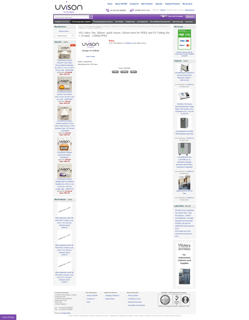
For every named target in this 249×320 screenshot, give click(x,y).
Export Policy (110, 299)
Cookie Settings (8, 317)
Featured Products (172, 4)
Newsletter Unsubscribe (136, 305)
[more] (65, 42)
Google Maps (66, 313)
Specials (158, 4)
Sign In (162, 10)
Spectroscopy (178, 22)
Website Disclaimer (135, 302)
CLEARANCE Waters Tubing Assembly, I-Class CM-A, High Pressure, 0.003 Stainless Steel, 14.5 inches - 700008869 (64, 126)
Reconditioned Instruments (160, 22)
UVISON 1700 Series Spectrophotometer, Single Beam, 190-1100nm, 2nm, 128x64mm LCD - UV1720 (184, 107)
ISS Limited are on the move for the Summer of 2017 (183, 233)
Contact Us (134, 4)
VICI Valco (106, 26)
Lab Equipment (142, 22)
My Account (187, 4)
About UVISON (121, 4)
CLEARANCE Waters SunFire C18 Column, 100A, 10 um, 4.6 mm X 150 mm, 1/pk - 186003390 (64, 95)
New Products (147, 4)
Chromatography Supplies (81, 22)
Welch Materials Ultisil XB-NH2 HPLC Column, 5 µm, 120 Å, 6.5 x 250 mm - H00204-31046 (64, 276)
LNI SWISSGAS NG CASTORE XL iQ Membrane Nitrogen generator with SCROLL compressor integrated (184, 162)
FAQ (88, 302)
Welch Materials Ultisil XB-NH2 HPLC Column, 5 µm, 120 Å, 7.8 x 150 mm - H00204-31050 (64, 249)
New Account (189, 10)
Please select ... (64, 31)
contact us (129, 43)
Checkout (189, 16)
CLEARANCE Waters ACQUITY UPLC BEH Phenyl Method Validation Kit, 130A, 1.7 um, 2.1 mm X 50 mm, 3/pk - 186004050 (64, 65)
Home (110, 4)
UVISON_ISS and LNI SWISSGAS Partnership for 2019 (184, 226)
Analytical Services (62, 22)
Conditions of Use (134, 299)
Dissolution (119, 22)
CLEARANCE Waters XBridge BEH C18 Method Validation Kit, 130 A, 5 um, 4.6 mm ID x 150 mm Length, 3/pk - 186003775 (64, 184)
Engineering (130, 22)
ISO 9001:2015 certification (184, 210)
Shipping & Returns (112, 296)
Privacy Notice (133, 296)
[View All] (187, 206)
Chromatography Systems (103, 22)
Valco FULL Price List (118, 26)
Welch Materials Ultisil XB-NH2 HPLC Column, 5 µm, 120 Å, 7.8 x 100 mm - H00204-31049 (64, 221)
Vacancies (189, 22)
